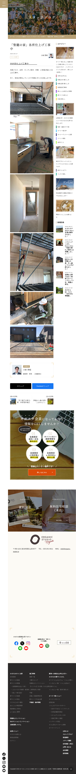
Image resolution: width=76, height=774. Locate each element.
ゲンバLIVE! (14, 57)
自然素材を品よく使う (19, 686)
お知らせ (65, 731)
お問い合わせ (67, 747)
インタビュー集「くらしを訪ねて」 (60, 683)
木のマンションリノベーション (19, 721)
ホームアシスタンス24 (58, 715)
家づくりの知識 (15, 696)
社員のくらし (53, 686)
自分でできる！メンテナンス (60, 708)
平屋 (30, 693)
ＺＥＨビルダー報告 (16, 702)
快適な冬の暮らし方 (63, 79)
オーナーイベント (54, 728)
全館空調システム (15, 724)
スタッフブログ (68, 734)
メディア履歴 (67, 740)
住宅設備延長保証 (56, 712)
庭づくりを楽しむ (63, 95)
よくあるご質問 (15, 712)
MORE (25, 520)
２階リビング (33, 680)
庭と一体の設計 (17, 693)
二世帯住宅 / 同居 (34, 689)
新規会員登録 (14, 737)
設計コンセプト (62, 170)
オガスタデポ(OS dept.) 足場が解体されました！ (70, 232)
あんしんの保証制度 (16, 705)
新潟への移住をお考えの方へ (58, 673)
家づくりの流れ (15, 699)
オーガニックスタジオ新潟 (18, 36)
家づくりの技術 (15, 680)
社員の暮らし (61, 99)
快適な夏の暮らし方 (63, 83)
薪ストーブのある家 (35, 699)
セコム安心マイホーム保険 (57, 724)
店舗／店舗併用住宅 (35, 696)
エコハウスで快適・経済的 (20, 689)
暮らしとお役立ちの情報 (65, 91)
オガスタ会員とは (15, 734)
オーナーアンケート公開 (65, 134)
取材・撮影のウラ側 (63, 127)
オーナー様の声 (62, 130)
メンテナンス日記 (54, 721)
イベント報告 (61, 138)
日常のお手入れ (62, 76)
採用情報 (65, 753)
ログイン (13, 740)
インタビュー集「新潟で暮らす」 (59, 689)
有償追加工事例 (62, 87)
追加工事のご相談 (56, 718)
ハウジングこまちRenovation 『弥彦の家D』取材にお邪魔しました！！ (70, 247)
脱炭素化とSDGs (15, 708)
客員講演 (65, 737)
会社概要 (65, 750)
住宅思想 (13, 677)
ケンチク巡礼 (61, 174)
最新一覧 (32, 677)
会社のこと (61, 142)
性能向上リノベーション (17, 718)
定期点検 (52, 702)
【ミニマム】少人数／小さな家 (39, 686)
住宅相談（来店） (68, 744)
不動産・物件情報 (35, 702)
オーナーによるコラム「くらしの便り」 (61, 680)
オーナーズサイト (54, 699)
